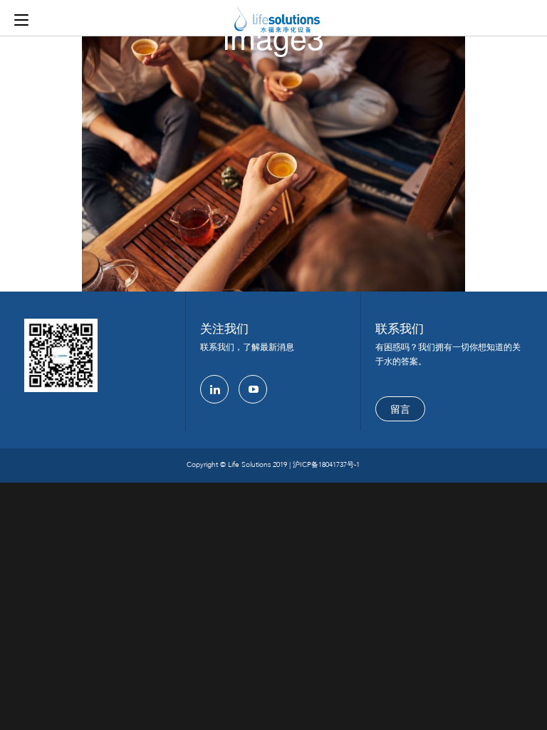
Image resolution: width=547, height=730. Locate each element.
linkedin (214, 389)
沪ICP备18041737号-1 (326, 465)
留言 (400, 409)
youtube (253, 389)
